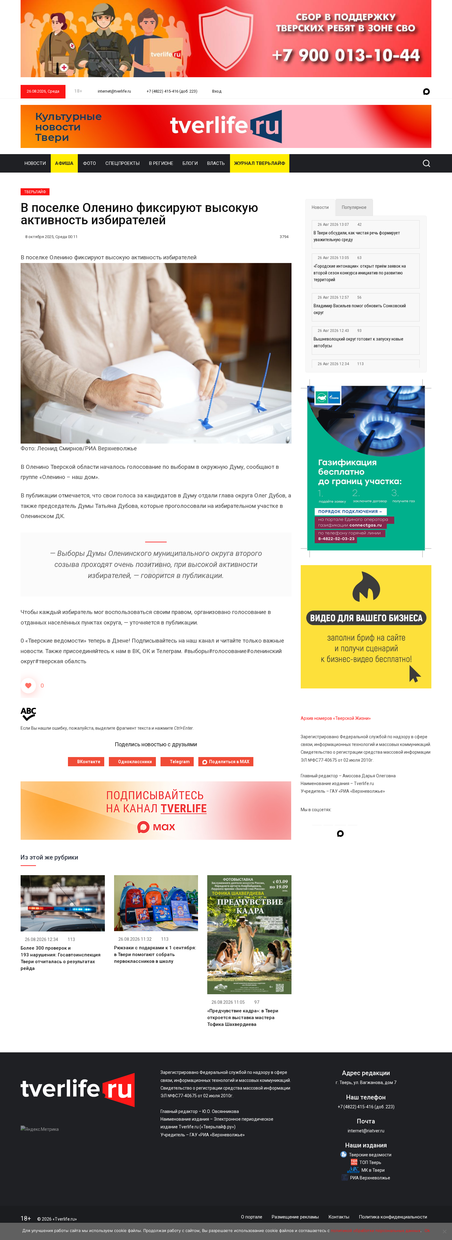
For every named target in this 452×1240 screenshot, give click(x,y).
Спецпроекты (122, 163)
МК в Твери (373, 1170)
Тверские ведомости (370, 1154)
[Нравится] (28, 685)
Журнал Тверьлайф (259, 163)
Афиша (64, 163)
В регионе (161, 163)
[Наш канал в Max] (426, 92)
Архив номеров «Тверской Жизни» (336, 718)
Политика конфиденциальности (393, 1217)
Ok (427, 1230)
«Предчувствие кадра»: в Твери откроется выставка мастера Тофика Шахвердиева (242, 1017)
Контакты (338, 1217)
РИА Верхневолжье (370, 1177)
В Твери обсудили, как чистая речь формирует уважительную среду (357, 236)
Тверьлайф (35, 192)
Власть (216, 163)
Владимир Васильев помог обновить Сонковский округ (360, 309)
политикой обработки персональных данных (375, 1230)
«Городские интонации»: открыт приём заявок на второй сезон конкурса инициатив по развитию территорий (360, 272)
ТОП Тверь (370, 1162)
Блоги (190, 163)
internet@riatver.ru (366, 1130)
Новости (35, 163)
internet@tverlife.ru (114, 91)
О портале (251, 1217)
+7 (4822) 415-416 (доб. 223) (171, 91)
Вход (216, 91)
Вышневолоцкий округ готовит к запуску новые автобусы (358, 342)
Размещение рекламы (295, 1217)
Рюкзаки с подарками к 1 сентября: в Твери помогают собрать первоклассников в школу (155, 954)
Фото (89, 163)
